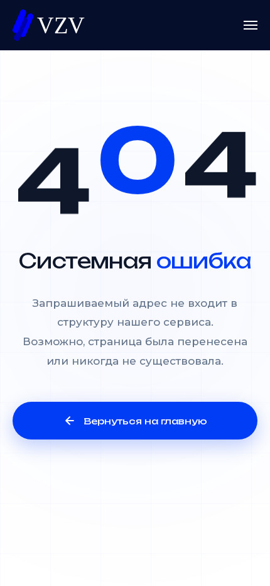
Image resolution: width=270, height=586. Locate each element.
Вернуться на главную (145, 421)
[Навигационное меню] (250, 25)
